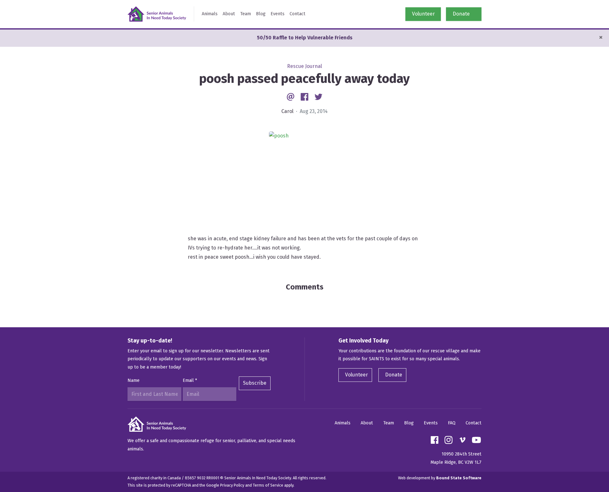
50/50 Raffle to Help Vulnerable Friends (304, 38)
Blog (260, 14)
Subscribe (254, 383)
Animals (210, 14)
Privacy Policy (232, 485)
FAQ (451, 423)
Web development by (439, 477)
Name (134, 380)
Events (278, 14)
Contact (297, 14)
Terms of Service (268, 485)
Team (245, 14)
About (229, 14)
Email (190, 380)
